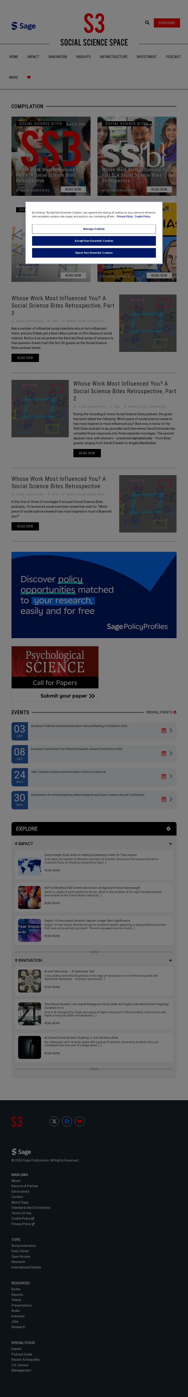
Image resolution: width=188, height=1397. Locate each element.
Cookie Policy (142, 216)
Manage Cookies (94, 228)
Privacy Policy (125, 216)
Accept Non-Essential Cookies (94, 240)
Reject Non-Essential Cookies (94, 252)
